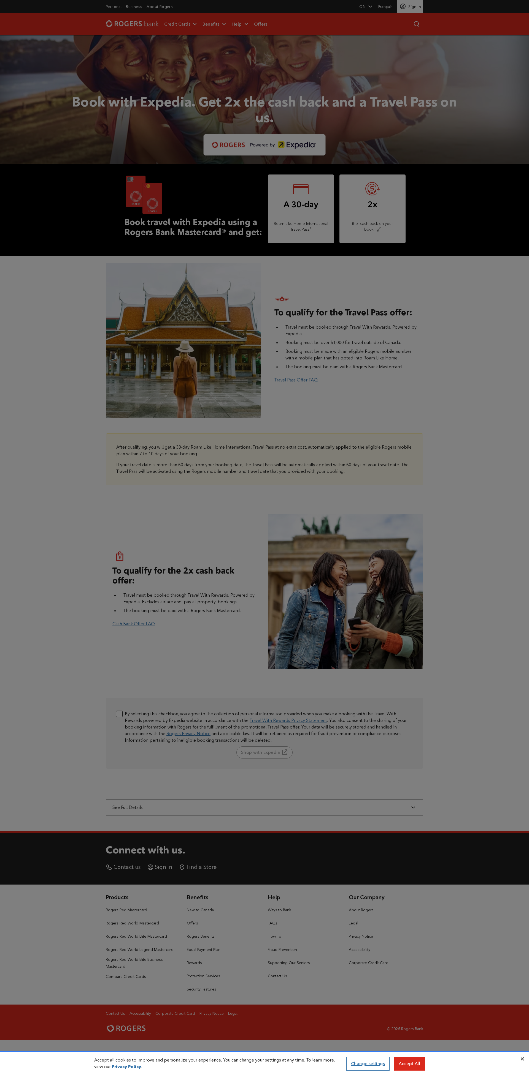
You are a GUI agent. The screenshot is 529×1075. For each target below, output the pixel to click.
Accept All (409, 1063)
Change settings (368, 1063)
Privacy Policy (126, 1066)
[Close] (522, 1059)
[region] (264, 1063)
